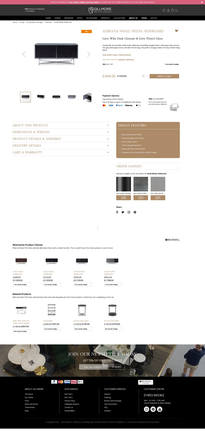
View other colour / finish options (116, 55)
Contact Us (69, 407)
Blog (26, 411)
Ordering (107, 397)
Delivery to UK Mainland (35, 9)
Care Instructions (110, 404)
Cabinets (48, 22)
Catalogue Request (72, 404)
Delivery (107, 394)
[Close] (202, 2)
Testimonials (30, 407)
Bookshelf (48, 321)
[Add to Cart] (123, 197)
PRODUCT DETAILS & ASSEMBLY (37, 139)
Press (27, 401)
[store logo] (100, 10)
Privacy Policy (70, 401)
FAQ (105, 407)
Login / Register (168, 10)
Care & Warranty (27, 152)
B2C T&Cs (68, 397)
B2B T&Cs (69, 394)
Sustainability (70, 411)
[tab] (63, 125)
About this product (30, 125)
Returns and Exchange (112, 401)
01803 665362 (154, 395)
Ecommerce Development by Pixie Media (143, 422)
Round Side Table (81, 321)
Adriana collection (126, 59)
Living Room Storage (34, 22)
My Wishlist (164, 10)
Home (15, 22)
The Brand (29, 394)
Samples (107, 411)
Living (21, 22)
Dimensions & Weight (31, 132)
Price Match (30, 11)
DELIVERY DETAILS (27, 146)
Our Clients (29, 397)
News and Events (31, 404)
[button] (24, 54)
